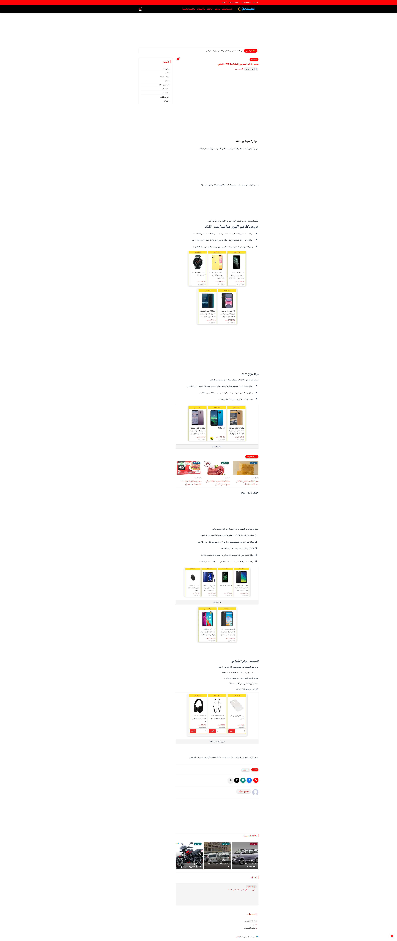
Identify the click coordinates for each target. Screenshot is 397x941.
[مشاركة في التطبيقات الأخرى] (230, 780)
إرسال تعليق (251, 887)
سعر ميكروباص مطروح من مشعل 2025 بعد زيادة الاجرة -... (217, 863)
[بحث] (140, 9)
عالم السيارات (201, 9)
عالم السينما (165, 93)
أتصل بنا (224, 2)
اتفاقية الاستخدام (246, 2)
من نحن (255, 2)
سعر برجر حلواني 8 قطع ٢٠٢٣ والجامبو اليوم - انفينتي (191, 482)
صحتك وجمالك (164, 85)
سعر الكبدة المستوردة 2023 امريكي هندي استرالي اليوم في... (218, 482)
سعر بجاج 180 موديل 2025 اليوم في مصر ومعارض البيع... (190, 865)
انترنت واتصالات (227, 9)
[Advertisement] (198, 31)
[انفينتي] (247, 8)
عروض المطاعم (164, 97)
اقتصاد (166, 73)
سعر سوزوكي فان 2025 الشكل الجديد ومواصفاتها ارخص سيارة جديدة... (220, 50)
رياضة (167, 81)
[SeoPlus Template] (257, 937)
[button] (249, 780)
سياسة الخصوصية (234, 2)
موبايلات (217, 9)
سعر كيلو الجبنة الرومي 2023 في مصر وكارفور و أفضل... (247, 482)
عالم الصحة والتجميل (188, 9)
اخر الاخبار (210, 9)
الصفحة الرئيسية (250, 921)
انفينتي (238, 937)
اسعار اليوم (254, 59)
